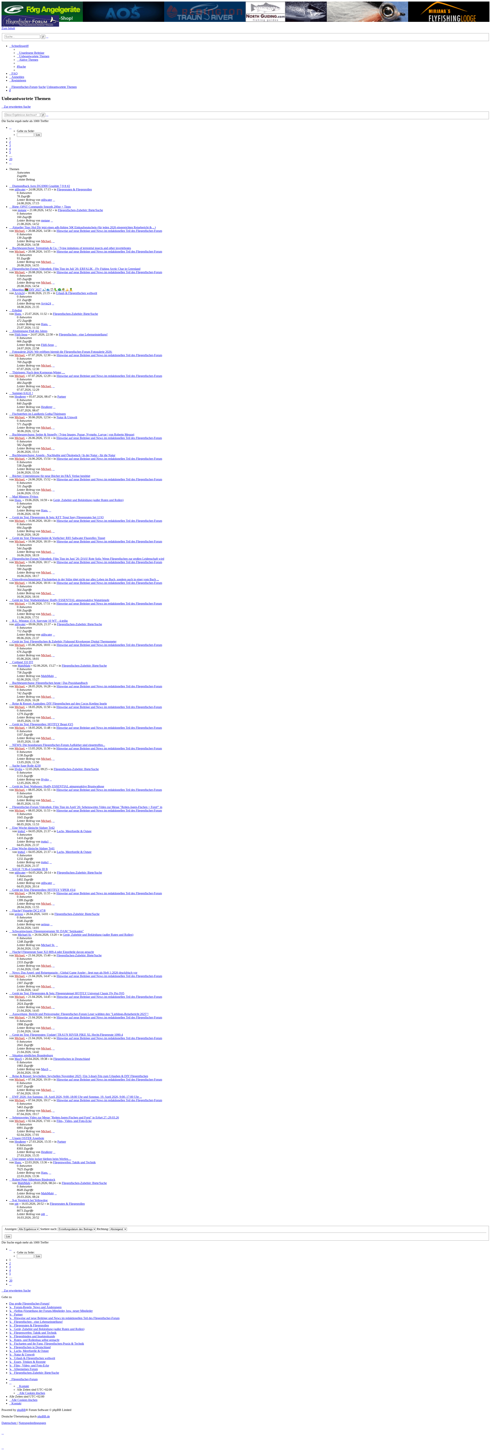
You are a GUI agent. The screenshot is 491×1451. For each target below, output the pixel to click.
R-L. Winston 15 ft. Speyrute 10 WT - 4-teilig (40, 620)
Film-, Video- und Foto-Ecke (74, 1121)
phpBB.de (43, 1416)
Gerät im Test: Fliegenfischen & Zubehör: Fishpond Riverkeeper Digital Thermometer (64, 641)
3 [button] (10, 145)
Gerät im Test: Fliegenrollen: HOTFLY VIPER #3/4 (43, 889)
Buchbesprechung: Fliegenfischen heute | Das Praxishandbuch (50, 682)
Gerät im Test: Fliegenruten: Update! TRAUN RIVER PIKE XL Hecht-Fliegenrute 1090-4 (67, 1034)
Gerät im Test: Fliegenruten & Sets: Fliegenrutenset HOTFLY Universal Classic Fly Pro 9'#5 (68, 993)
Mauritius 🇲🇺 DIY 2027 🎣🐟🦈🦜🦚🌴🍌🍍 (42, 289)
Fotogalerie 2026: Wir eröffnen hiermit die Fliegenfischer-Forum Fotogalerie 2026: (62, 351)
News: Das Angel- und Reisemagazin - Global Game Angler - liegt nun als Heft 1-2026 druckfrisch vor (74, 972)
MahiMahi (24, 665)
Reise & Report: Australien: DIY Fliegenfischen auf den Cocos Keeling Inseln (59, 703)
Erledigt (17, 310)
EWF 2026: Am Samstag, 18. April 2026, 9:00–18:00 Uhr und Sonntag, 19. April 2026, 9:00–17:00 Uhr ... (77, 1096)
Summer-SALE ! (22, 393)
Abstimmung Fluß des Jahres (29, 331)
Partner (61, 396)
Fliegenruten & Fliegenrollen (74, 189)
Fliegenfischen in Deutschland (71, 1058)
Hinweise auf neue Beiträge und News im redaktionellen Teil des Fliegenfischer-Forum (109, 230)
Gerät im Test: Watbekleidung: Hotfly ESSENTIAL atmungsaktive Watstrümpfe (60, 600)
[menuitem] (30, 52)
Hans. (18, 313)
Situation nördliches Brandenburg (32, 1055)
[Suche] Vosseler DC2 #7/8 (28, 910)
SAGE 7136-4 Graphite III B (30, 869)
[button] (10, 127)
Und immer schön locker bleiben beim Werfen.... (41, 1158)
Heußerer (20, 396)
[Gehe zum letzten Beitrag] (54, 199)
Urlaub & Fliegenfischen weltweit (76, 293)
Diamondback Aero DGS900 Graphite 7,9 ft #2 (41, 186)
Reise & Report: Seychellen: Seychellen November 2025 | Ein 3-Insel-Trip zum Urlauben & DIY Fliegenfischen (80, 1076)
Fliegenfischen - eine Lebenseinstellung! (83, 334)
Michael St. (24, 934)
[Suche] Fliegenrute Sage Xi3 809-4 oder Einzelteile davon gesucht (53, 952)
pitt (16, 1203)
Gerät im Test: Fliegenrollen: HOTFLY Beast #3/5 (42, 724)
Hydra (18, 769)
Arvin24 (19, 293)
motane (22, 210)
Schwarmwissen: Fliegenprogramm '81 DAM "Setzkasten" (48, 931)
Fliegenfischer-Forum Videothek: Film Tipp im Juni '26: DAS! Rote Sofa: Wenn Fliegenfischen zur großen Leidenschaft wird (88, 558)
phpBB (21, 1410)
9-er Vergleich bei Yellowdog (30, 1200)
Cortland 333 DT (22, 662)
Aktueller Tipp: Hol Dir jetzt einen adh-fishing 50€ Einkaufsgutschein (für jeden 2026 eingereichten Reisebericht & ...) (84, 227)
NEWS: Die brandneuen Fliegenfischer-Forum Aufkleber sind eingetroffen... (58, 745)
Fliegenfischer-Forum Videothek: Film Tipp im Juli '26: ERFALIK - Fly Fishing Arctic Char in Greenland (76, 268)
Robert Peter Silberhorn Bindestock (33, 1179)
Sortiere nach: (49, 1229)
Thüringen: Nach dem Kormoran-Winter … (38, 372)
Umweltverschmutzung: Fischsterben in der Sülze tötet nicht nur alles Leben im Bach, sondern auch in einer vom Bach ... (85, 579)
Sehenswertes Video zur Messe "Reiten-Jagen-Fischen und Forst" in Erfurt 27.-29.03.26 (65, 1117)
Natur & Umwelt (67, 417)
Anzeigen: (11, 1229)
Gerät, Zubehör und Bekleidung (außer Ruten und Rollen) (88, 500)
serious (19, 914)
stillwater (20, 189)
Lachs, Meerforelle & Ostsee (74, 831)
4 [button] (10, 148)
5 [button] (10, 152)
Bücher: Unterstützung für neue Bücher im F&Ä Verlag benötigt (51, 476)
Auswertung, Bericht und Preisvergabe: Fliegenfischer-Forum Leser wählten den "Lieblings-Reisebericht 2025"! (80, 1014)
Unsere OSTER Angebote (28, 1138)
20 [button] (10, 159)
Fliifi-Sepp (21, 334)
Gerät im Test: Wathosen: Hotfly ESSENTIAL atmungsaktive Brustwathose (58, 786)
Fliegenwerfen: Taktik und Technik (74, 1162)
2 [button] (10, 142)
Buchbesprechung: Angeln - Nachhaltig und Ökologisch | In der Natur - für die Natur (63, 455)
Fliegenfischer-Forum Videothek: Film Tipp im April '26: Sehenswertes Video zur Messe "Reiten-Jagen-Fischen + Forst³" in (87, 807)
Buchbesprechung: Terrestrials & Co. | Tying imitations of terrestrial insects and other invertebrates (71, 248)
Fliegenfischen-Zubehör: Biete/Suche (80, 210)
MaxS (18, 1058)
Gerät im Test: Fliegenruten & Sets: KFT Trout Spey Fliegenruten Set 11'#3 (58, 517)
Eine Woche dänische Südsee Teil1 (33, 848)
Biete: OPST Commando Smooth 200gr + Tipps (41, 206)
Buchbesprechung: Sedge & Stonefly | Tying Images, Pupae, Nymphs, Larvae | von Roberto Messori (73, 434)
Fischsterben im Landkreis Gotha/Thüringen (39, 413)
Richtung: (103, 1229)
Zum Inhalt (8, 28)
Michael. (20, 230)
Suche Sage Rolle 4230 (26, 765)
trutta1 (21, 831)
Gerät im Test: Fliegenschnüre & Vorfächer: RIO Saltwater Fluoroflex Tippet (58, 538)
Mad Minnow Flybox (25, 496)
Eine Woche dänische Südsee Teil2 (33, 827)
